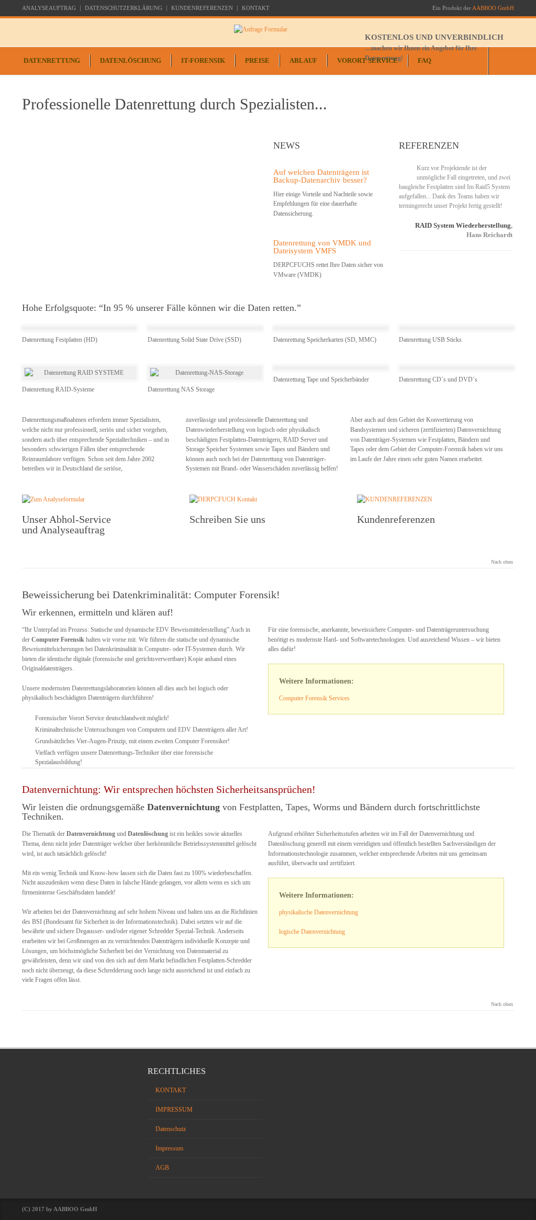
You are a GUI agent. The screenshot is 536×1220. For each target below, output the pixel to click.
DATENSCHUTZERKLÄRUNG (123, 8)
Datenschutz (170, 1129)
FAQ (424, 60)
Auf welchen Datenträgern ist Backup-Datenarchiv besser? (321, 176)
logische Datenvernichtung (312, 931)
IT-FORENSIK (203, 60)
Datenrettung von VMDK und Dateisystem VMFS (322, 247)
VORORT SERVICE (367, 60)
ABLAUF (303, 60)
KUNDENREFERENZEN (202, 8)
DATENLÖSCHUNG (130, 60)
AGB (162, 1167)
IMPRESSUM (174, 1109)
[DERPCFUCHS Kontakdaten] (268, 500)
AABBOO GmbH (493, 8)
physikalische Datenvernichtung (318, 912)
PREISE (257, 60)
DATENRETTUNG (52, 60)
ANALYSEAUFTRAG (49, 8)
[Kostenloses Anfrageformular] (374, 30)
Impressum (169, 1148)
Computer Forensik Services (314, 698)
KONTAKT (256, 8)
